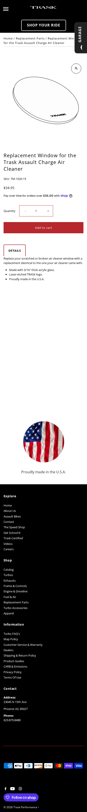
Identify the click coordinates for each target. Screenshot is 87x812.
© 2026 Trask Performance (21, 807)
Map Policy (11, 639)
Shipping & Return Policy (20, 655)
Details (14, 251)
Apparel (9, 613)
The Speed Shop (14, 527)
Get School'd (12, 533)
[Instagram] (20, 788)
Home (8, 38)
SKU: (7, 179)
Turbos (8, 575)
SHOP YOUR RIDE (43, 25)
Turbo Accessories (15, 608)
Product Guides (14, 661)
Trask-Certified (13, 538)
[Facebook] (5, 788)
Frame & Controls (15, 586)
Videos (8, 544)
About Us (10, 511)
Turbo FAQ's (12, 634)
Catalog (9, 570)
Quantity (9, 211)
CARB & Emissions (15, 666)
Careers (9, 549)
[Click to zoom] (76, 68)
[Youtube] (12, 788)
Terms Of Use (12, 677)
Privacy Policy (13, 672)
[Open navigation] (15, 9)
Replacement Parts (30, 38)
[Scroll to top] (77, 800)
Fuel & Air (10, 597)
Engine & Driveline (15, 591)
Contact (9, 522)
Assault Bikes (12, 516)
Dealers (8, 650)
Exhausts (10, 580)
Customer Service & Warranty (23, 645)
